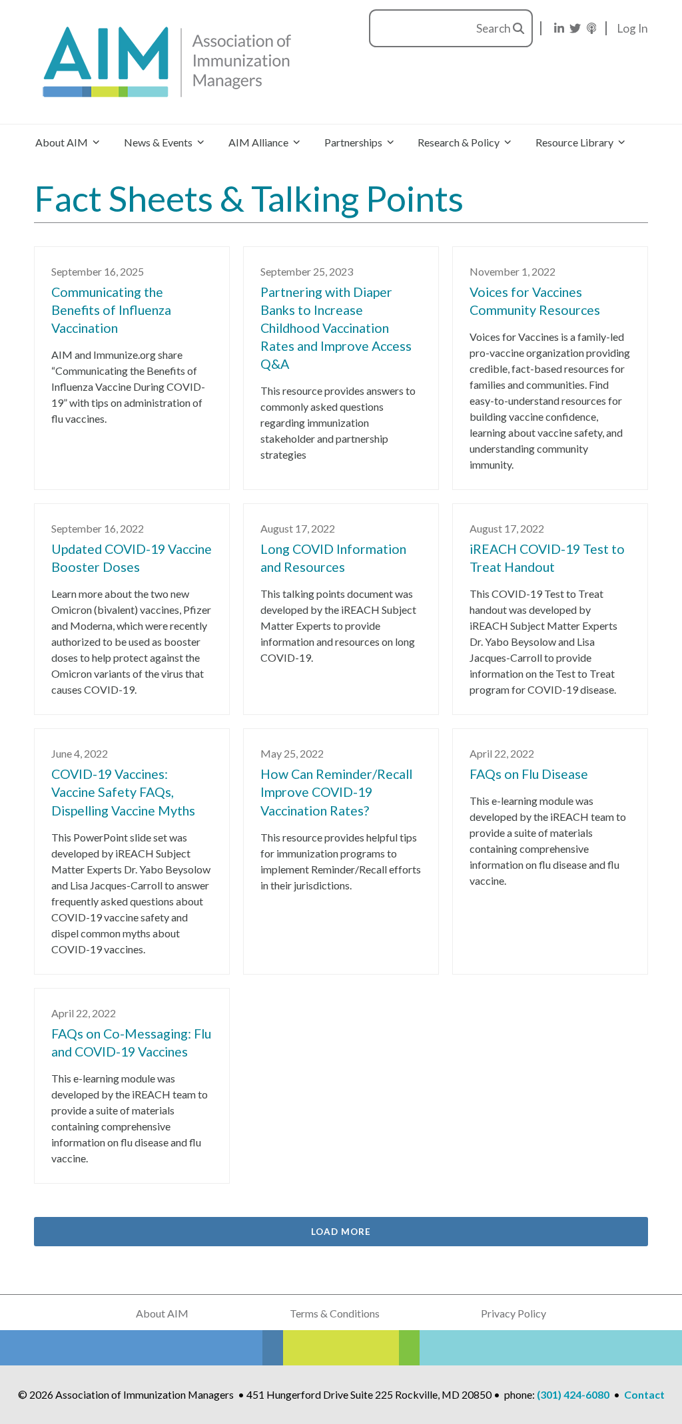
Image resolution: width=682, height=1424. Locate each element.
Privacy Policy (513, 1313)
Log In (632, 28)
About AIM (162, 1313)
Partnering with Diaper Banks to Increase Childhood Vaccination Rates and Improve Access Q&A (336, 327)
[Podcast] (592, 28)
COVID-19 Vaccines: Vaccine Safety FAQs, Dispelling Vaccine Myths (123, 792)
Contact (644, 1394)
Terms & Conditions (335, 1313)
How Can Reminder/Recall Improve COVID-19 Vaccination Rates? (336, 792)
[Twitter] (575, 28)
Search (494, 28)
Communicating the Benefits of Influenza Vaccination (111, 310)
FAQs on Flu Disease (529, 774)
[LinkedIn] (559, 28)
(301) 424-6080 (573, 1394)
